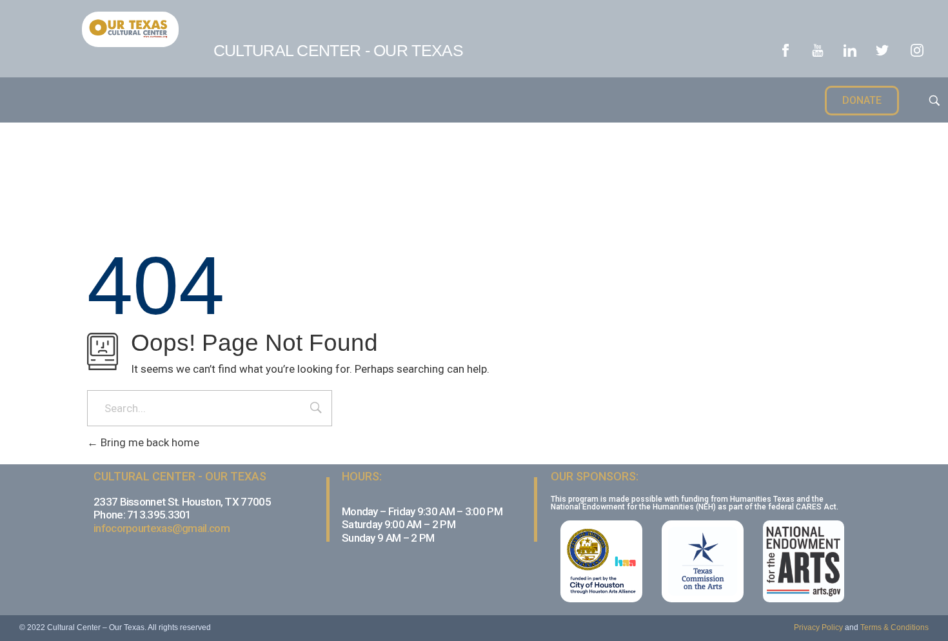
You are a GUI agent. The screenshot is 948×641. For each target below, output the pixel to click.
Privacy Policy (818, 627)
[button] (862, 100)
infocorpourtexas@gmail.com (162, 528)
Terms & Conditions (894, 627)
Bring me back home (148, 442)
